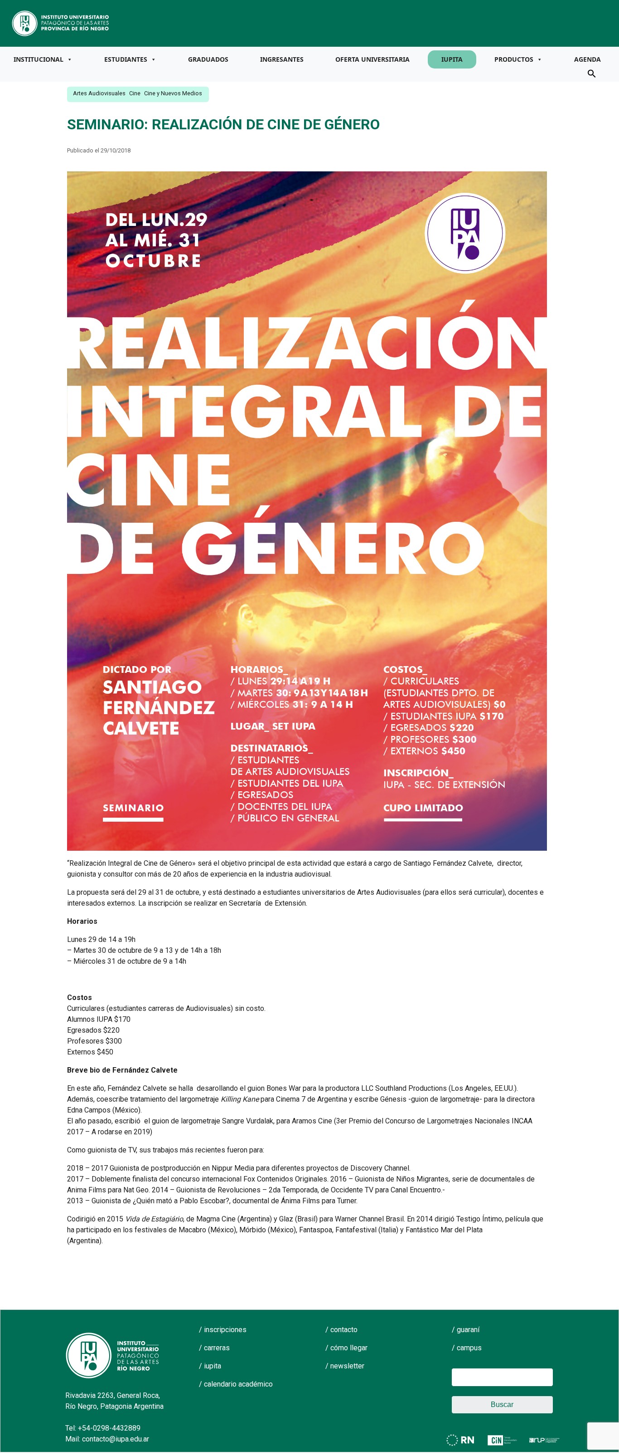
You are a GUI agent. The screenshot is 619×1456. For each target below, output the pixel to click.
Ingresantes (282, 59)
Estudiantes (125, 59)
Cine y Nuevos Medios (173, 93)
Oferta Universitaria (372, 59)
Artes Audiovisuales (99, 93)
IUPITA (452, 59)
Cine (134, 93)
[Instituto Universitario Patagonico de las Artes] (61, 23)
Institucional (38, 59)
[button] (591, 73)
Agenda (587, 59)
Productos (513, 59)
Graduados (208, 59)
